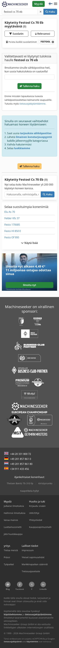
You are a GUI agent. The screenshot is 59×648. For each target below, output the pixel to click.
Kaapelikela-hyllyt (29, 490)
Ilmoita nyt (29, 285)
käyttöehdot (32, 641)
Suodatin (17, 33)
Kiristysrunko (45, 483)
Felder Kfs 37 (12, 218)
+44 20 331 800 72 (20, 454)
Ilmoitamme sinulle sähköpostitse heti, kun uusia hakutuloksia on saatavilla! (27, 69)
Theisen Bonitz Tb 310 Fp (20, 483)
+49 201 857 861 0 (20, 459)
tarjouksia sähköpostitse (35, 133)
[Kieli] (50, 4)
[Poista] (41, 12)
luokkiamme (22, 148)
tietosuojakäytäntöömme (32, 103)
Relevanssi (43, 33)
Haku (51, 11)
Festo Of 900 (11, 237)
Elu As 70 (9, 212)
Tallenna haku (30, 86)
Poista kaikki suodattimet (22, 41)
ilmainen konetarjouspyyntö (34, 137)
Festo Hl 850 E (12, 231)
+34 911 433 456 (19, 469)
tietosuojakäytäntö (13, 641)
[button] (55, 4)
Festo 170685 (12, 224)
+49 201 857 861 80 (21, 464)
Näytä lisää (31, 243)
